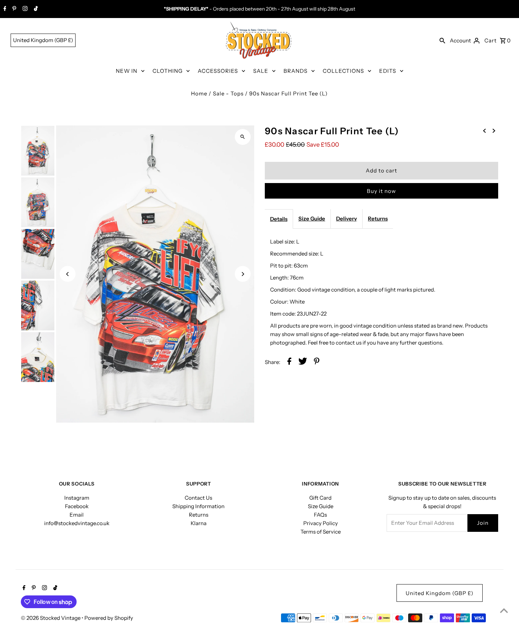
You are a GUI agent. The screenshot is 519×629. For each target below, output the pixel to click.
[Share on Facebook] (289, 362)
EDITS (387, 70)
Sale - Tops (228, 93)
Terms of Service (320, 531)
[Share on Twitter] (302, 362)
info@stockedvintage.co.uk (76, 523)
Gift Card (320, 497)
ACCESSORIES (218, 70)
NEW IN (126, 70)
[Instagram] (24, 9)
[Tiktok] (35, 9)
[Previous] (68, 274)
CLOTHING (168, 70)
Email (77, 514)
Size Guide (311, 218)
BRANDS (296, 70)
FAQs (320, 514)
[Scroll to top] (504, 610)
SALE (260, 70)
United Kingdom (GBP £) (43, 40)
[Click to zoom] (243, 137)
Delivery (346, 218)
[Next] (243, 274)
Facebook (77, 506)
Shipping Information (198, 506)
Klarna (199, 523)
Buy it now (381, 191)
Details (278, 219)
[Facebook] (4, 9)
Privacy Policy (320, 523)
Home (199, 93)
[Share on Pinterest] (317, 362)
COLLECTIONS (343, 70)
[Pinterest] (13, 9)
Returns (378, 218)
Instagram (76, 497)
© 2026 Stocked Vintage (51, 618)
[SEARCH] (442, 40)
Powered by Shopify (108, 618)
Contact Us (198, 497)
